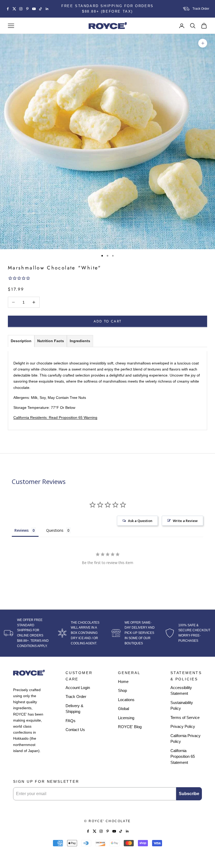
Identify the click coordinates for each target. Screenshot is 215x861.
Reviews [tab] (21, 530)
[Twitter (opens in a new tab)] (14, 9)
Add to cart (108, 321)
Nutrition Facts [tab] (50, 341)
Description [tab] (21, 341)
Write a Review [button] (185, 520)
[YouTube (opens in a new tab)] (34, 9)
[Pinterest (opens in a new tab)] (27, 9)
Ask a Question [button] (140, 520)
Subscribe (189, 793)
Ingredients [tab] (80, 341)
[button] (107, 279)
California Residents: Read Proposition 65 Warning (55, 417)
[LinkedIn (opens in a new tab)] (47, 9)
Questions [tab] (54, 530)
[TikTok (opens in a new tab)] (40, 9)
